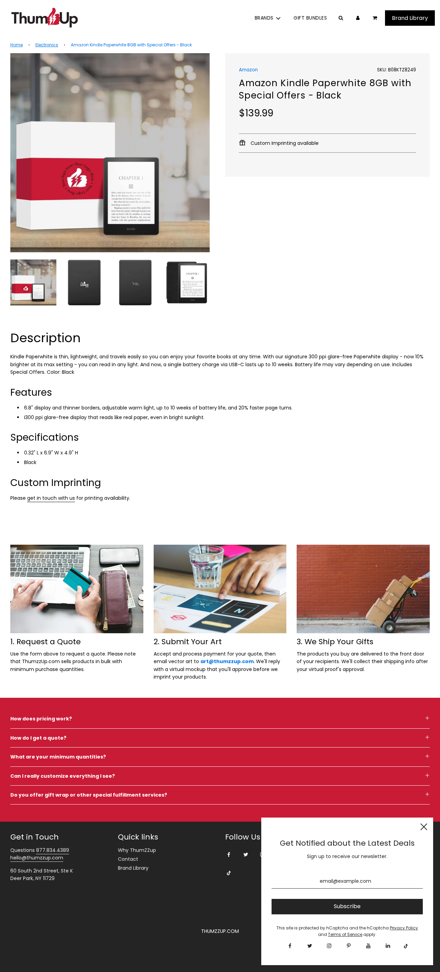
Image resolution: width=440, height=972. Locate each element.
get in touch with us (51, 498)
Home (16, 45)
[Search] (340, 18)
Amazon (248, 70)
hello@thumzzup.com (36, 857)
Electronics (46, 45)
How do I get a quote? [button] (38, 737)
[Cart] (375, 18)
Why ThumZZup (137, 850)
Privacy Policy (404, 928)
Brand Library (133, 868)
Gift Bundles (310, 17)
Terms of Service (345, 934)
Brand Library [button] (410, 18)
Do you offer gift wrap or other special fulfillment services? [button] (88, 794)
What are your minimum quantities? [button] (58, 756)
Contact (128, 859)
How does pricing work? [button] (41, 718)
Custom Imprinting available (284, 143)
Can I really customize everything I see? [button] (62, 776)
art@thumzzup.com (227, 661)
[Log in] (357, 18)
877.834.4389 (52, 850)
